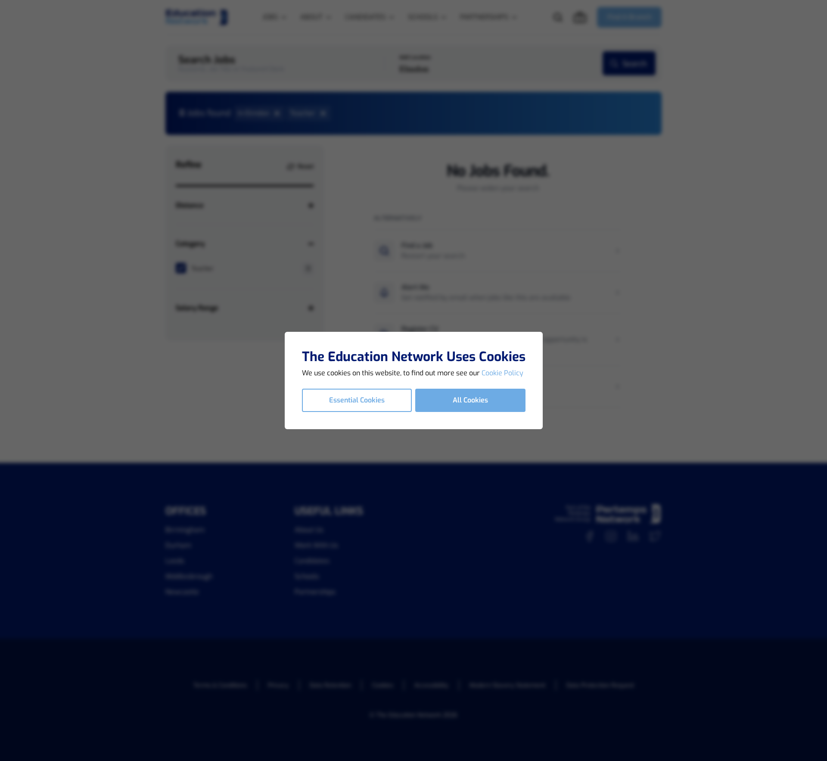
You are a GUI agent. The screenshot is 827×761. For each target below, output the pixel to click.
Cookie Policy (502, 372)
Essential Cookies (357, 400)
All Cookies (470, 400)
